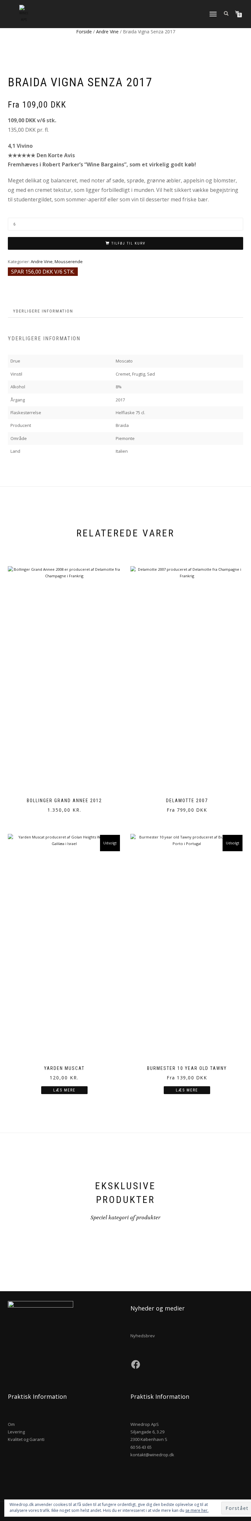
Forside (84, 31)
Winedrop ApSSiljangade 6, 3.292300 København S (148, 1432)
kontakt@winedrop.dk (152, 1455)
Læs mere (64, 1090)
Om (11, 1424)
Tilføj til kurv (128, 243)
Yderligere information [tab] (43, 311)
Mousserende (69, 261)
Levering (16, 1432)
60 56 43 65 (141, 1447)
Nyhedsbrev (142, 1336)
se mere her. (197, 1510)
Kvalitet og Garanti (26, 1439)
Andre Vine (107, 31)
